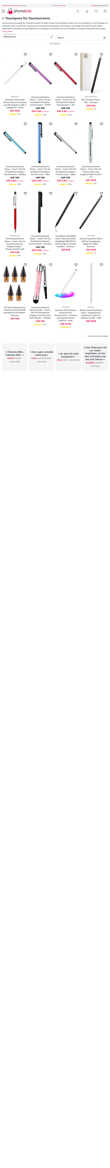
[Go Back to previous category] (3, 18)
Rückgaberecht (99, 5)
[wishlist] (96, 11)
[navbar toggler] (2, 11)
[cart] (105, 11)
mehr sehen (7, 31)
